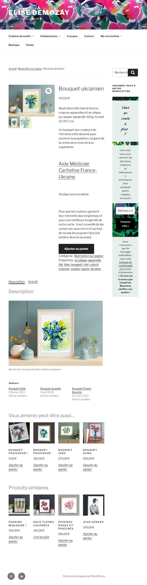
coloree (64, 269)
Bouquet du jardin (50, 388)
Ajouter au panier (76, 248)
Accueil (12, 68)
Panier (30, 44)
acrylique (81, 260)
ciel (86, 264)
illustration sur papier (30, 68)
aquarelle (94, 260)
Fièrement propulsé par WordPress (84, 576)
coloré (93, 264)
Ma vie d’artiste (110, 36)
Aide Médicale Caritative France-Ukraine (78, 170)
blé (61, 264)
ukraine (95, 269)
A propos (72, 36)
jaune (85, 269)
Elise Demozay (39, 12)
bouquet (76, 264)
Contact (89, 36)
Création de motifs (20, 36)
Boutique (14, 44)
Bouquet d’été (17, 388)
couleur (75, 269)
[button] (48, 91)
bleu (67, 264)
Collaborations (49, 36)
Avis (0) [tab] (33, 281)
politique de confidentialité (125, 265)
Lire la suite (41, 537)
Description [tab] (17, 281)
